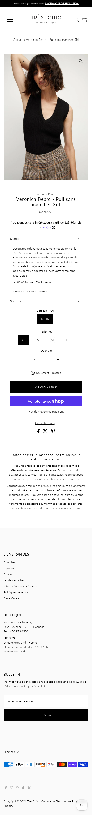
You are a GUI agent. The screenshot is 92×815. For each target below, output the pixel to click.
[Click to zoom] (80, 61)
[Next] (23, 61)
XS (23, 340)
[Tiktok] (23, 788)
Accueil (18, 40)
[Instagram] (11, 788)
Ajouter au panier (46, 386)
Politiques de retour (16, 592)
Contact (9, 574)
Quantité (46, 350)
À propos (9, 568)
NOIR (45, 319)
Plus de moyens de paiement (46, 411)
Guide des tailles (14, 580)
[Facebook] (6, 788)
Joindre (46, 715)
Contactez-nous (45, 423)
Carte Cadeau (12, 598)
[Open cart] (84, 20)
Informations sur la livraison (21, 586)
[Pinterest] (17, 788)
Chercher (9, 562)
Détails (14, 238)
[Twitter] (29, 788)
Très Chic (33, 801)
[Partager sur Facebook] (38, 432)
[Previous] (11, 61)
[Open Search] (77, 20)
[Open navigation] (13, 20)
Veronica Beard (46, 194)
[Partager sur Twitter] (46, 432)
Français (10, 752)
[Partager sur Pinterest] (53, 432)
